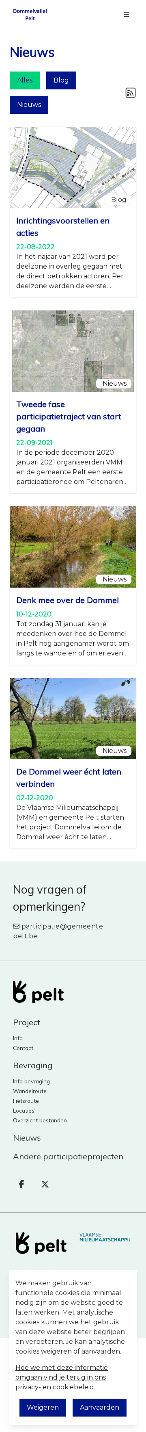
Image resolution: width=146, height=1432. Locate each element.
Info (18, 1038)
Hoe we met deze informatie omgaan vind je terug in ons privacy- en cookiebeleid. (61, 1377)
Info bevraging (31, 1081)
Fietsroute (26, 1100)
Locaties (23, 1110)
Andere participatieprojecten (68, 1156)
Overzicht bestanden (40, 1120)
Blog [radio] (61, 80)
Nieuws (27, 1138)
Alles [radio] (24, 80)
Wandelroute (30, 1090)
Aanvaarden (99, 1407)
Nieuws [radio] (29, 104)
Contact (23, 1047)
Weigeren (43, 1407)
